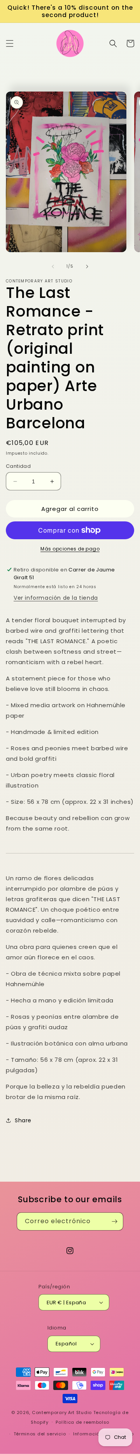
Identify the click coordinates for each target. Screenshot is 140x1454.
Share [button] (23, 1120)
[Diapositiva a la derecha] (87, 266)
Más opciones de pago (70, 548)
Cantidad (18, 466)
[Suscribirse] (114, 1221)
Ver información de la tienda (56, 598)
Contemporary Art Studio (62, 1412)
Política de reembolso (82, 1422)
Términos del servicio (40, 1434)
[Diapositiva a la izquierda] (52, 266)
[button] (9, 43)
